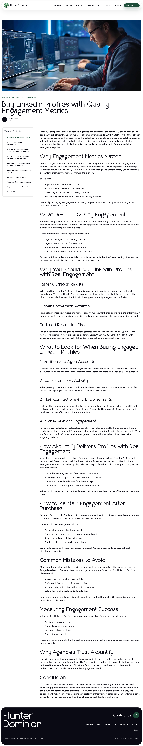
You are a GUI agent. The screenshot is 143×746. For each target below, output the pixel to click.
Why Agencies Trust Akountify (18, 187)
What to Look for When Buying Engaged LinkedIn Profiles (18, 157)
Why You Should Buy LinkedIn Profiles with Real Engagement (18, 150)
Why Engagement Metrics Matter (19, 137)
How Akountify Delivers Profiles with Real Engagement (18, 164)
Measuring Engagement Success (19, 182)
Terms (130, 738)
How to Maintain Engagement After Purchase (19, 171)
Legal (136, 738)
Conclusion (11, 192)
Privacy (123, 738)
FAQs (107, 724)
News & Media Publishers (12, 98)
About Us (115, 738)
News (99, 724)
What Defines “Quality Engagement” (15, 143)
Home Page (88, 724)
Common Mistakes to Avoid (16, 177)
